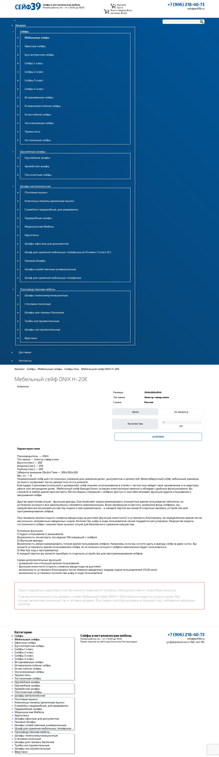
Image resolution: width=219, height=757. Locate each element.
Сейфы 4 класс (34, 88)
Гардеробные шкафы (38, 217)
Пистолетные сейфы (38, 174)
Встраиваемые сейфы (39, 97)
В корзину (158, 436)
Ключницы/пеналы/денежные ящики (49, 200)
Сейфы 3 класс (34, 80)
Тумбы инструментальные (42, 320)
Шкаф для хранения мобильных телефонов (53, 277)
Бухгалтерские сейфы (39, 54)
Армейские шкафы (37, 166)
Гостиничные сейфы (38, 140)
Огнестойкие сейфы (38, 114)
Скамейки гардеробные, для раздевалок (51, 209)
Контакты (25, 360)
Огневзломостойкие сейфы (43, 105)
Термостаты (32, 131)
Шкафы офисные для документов (47, 243)
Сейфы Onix (71, 368)
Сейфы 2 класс (34, 71)
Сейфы (24, 31)
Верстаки (31, 338)
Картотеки (32, 235)
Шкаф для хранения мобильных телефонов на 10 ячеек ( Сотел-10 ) (68, 252)
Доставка (25, 352)
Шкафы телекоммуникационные (46, 295)
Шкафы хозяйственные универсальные (50, 269)
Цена (135, 411)
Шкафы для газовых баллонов (44, 312)
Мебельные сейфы (37, 37)
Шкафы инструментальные (42, 329)
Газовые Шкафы (35, 260)
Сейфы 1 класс (34, 63)
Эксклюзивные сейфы (39, 123)
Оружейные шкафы (32, 151)
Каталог (20, 25)
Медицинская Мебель (39, 226)
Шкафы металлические (35, 186)
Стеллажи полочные (38, 303)
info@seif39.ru (195, 8)
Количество (135, 423)
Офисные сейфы (35, 46)
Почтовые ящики (36, 192)
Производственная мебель (37, 289)
